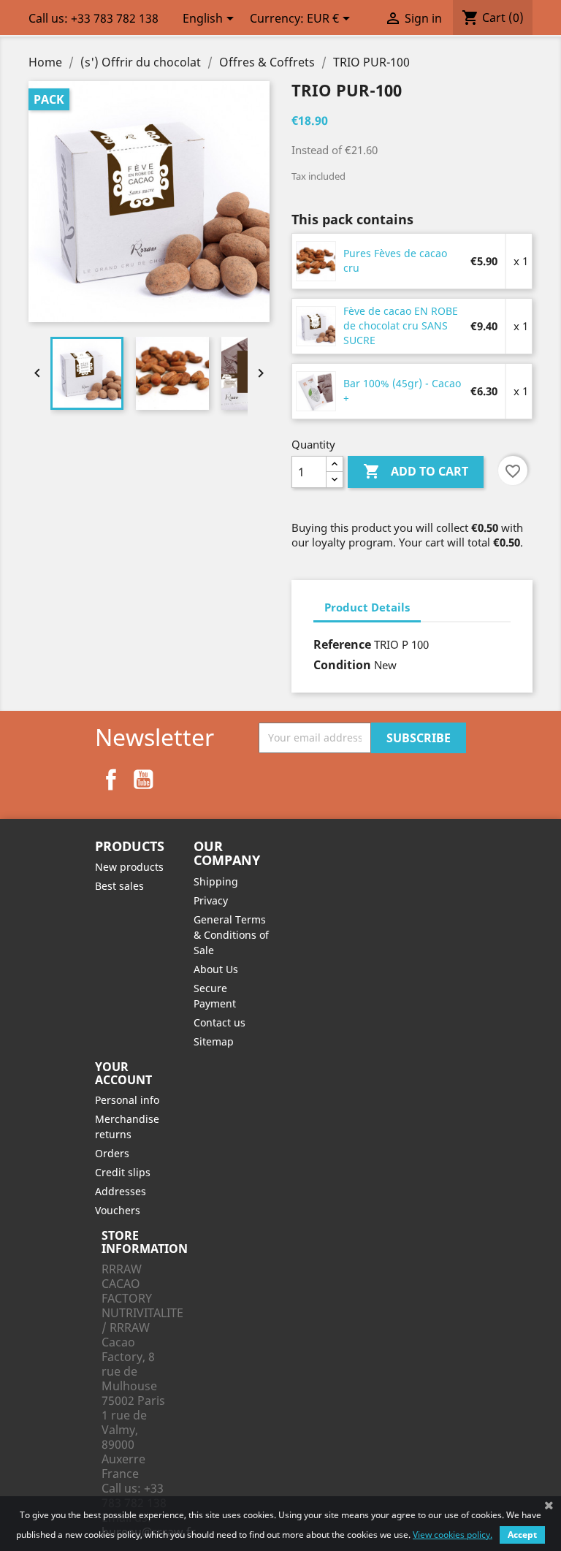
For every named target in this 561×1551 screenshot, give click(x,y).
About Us (216, 969)
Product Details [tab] (367, 607)
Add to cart (415, 471)
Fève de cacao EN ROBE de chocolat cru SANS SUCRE (400, 325)
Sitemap (214, 1041)
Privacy (211, 900)
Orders (112, 1153)
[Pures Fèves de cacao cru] (317, 260)
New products (129, 867)
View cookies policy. (452, 1534)
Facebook (111, 779)
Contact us (219, 1022)
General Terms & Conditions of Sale (231, 934)
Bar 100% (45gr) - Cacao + (402, 390)
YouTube (143, 779)
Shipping (216, 881)
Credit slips (122, 1172)
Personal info (127, 1100)
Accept (522, 1534)
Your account (123, 1073)
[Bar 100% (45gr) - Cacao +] (317, 390)
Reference (342, 644)
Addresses (120, 1191)
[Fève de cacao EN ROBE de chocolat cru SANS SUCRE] (317, 325)
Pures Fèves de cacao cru (395, 260)
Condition (342, 665)
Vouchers (117, 1210)
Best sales (119, 886)
